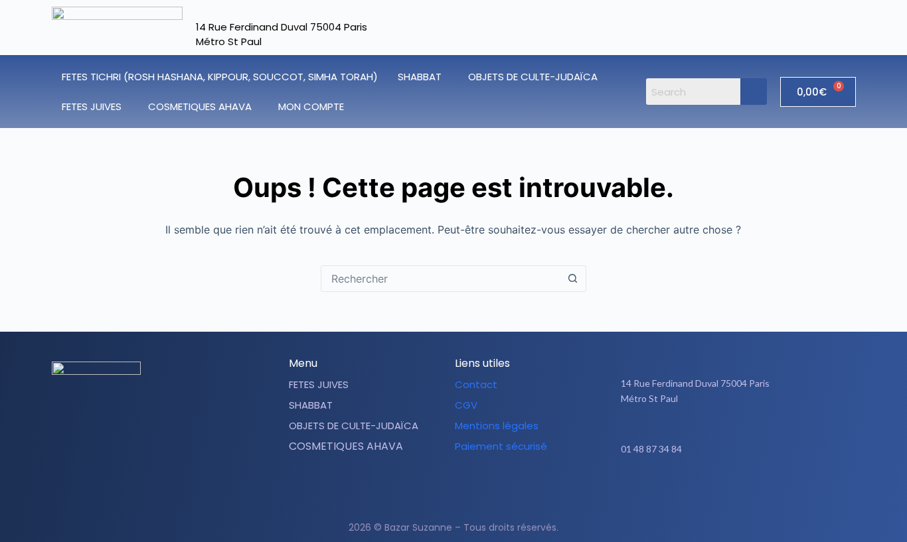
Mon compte (311, 106)
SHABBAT (420, 77)
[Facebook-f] (711, 490)
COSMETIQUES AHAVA (200, 106)
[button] (423, 77)
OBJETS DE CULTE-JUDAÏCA (533, 77)
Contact (476, 384)
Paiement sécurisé (501, 446)
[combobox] (440, 278)
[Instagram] (744, 490)
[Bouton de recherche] (573, 278)
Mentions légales (496, 426)
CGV (466, 405)
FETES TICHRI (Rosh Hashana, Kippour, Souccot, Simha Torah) (220, 77)
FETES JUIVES (92, 106)
